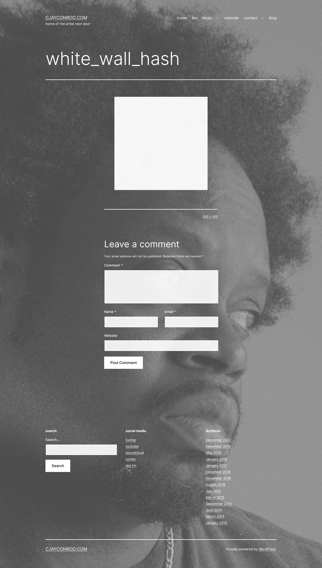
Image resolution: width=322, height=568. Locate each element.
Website (110, 336)
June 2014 (214, 510)
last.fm (131, 465)
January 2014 (216, 523)
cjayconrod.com (66, 17)
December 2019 (218, 446)
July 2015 (213, 491)
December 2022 (218, 440)
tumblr (131, 459)
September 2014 (219, 504)
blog (273, 18)
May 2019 (213, 453)
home (182, 18)
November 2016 (218, 478)
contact (250, 18)
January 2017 (216, 465)
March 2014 (215, 516)
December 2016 (218, 472)
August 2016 (215, 485)
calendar (231, 18)
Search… (52, 440)
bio (194, 18)
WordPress (267, 549)
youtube (132, 446)
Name (110, 312)
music (207, 18)
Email (170, 312)
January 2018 (216, 459)
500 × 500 (210, 216)
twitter (131, 440)
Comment (113, 265)
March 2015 (215, 497)
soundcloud (135, 453)
